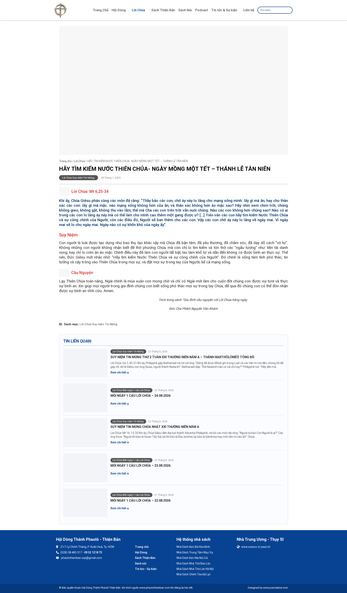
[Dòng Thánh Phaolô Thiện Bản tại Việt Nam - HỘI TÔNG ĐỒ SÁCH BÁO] (60, 10)
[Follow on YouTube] (72, 570)
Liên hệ (248, 10)
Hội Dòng (119, 10)
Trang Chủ (100, 10)
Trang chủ (65, 161)
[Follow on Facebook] (61, 570)
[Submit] (289, 10)
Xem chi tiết (118, 372)
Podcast (201, 10)
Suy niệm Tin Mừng (104, 324)
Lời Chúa (138, 10)
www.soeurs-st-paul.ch (255, 546)
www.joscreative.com (275, 587)
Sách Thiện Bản (163, 10)
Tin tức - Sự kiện (146, 569)
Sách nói (140, 563)
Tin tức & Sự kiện (224, 10)
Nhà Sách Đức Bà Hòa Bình (193, 546)
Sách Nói (185, 10)
